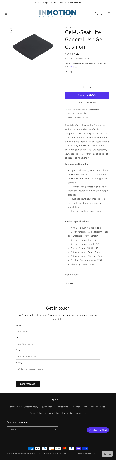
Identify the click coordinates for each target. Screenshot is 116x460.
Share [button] (70, 283)
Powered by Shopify (34, 454)
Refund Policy (15, 406)
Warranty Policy (52, 413)
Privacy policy (62, 453)
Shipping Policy (31, 406)
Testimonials (67, 413)
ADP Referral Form (79, 406)
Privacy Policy (36, 413)
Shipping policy (91, 453)
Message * (20, 362)
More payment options (87, 102)
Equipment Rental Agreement (54, 406)
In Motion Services (20, 454)
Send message (27, 384)
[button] (6, 13)
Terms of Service (97, 406)
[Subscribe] (55, 429)
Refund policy (49, 453)
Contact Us (81, 413)
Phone (19, 350)
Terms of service (76, 453)
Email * (19, 337)
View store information (78, 117)
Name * (19, 325)
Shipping (68, 58)
